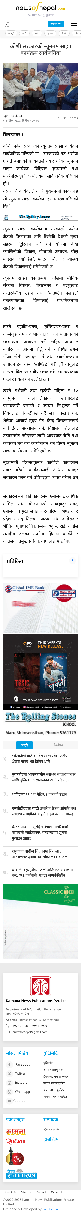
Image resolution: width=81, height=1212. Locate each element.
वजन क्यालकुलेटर (53, 1090)
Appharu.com (52, 1209)
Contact (41, 1192)
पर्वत (37, 33)
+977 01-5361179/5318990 (30, 1026)
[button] (74, 24)
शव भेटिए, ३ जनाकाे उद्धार (39, 794)
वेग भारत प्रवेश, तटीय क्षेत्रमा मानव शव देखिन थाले (40, 759)
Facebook (23, 1065)
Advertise (26, 1192)
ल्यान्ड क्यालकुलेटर (54, 1084)
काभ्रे (11, 33)
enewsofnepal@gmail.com (30, 1032)
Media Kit (56, 1192)
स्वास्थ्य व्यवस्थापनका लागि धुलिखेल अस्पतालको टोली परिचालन (44, 777)
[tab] (24, 745)
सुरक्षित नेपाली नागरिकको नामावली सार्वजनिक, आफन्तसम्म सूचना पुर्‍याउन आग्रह (40, 833)
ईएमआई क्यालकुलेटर (55, 1077)
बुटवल (50, 33)
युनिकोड (48, 1063)
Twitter (20, 1074)
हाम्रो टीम (51, 1140)
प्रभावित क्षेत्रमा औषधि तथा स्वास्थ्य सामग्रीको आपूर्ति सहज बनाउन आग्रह (44, 811)
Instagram (22, 1083)
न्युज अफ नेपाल (12, 116)
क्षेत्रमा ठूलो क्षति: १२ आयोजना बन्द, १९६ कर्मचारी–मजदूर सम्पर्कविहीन (42, 873)
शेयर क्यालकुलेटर (53, 1070)
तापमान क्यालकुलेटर (55, 1097)
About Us (10, 1192)
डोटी (24, 33)
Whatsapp (22, 1092)
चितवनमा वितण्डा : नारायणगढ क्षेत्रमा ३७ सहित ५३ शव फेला (40, 854)
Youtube (19, 1101)
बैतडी (64, 33)
